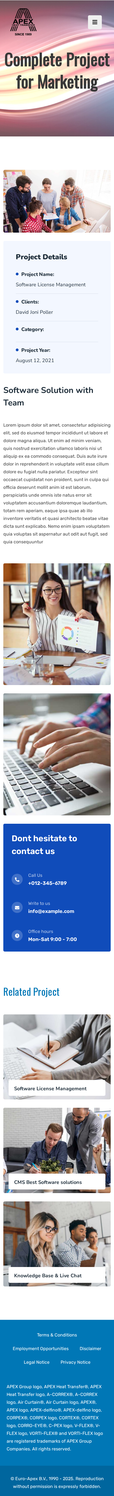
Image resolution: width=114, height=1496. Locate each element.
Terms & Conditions (57, 1335)
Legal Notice (37, 1362)
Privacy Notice (75, 1362)
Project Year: (35, 350)
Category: (32, 329)
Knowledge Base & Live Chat (48, 1275)
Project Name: (37, 274)
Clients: (30, 301)
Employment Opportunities (41, 1348)
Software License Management (50, 1088)
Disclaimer (90, 1348)
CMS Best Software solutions (48, 1182)
